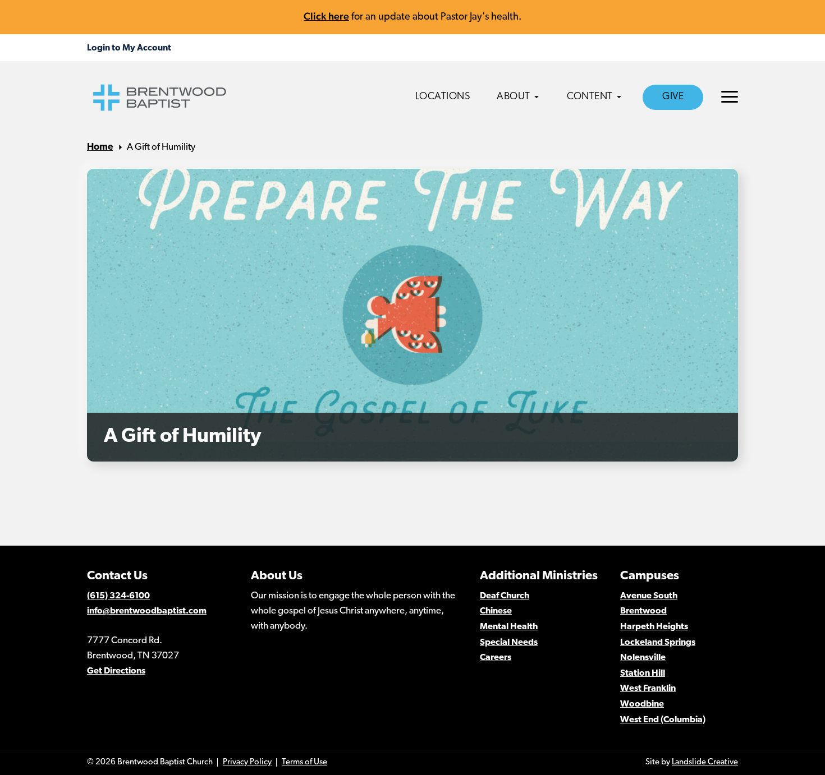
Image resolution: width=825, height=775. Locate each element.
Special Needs (509, 642)
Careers (495, 657)
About (513, 97)
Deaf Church (504, 596)
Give (673, 97)
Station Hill (642, 673)
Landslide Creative (705, 762)
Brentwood (643, 611)
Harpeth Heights (654, 626)
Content (590, 97)
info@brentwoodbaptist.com (147, 611)
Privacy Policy (247, 762)
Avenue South (648, 596)
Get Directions (116, 671)
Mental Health (509, 626)
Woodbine (642, 704)
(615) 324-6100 (118, 596)
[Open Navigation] (729, 97)
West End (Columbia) (662, 720)
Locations (443, 97)
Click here (326, 16)
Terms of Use (304, 762)
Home (100, 147)
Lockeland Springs (657, 642)
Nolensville (643, 657)
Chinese (496, 611)
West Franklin (648, 688)
